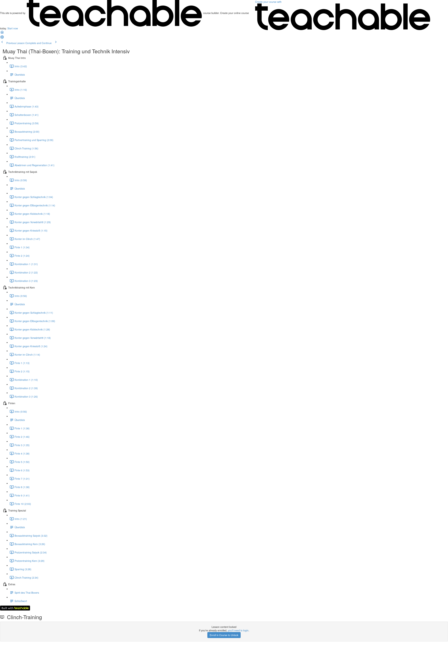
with (268, 1)
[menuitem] (2, 38)
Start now (12, 28)
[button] (2, 33)
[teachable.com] (114, 13)
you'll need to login (238, 630)
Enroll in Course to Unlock (224, 635)
